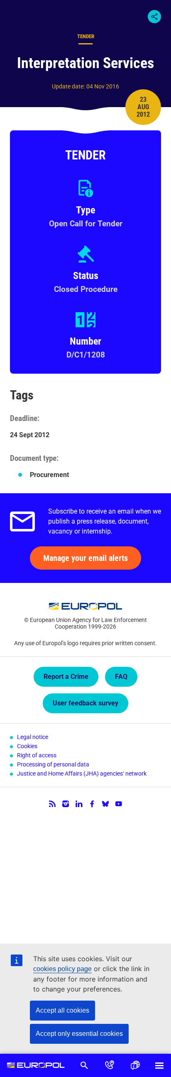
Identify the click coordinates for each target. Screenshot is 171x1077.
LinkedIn (79, 803)
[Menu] (159, 1065)
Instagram (65, 803)
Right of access (36, 755)
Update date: (68, 86)
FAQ (121, 676)
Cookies (27, 746)
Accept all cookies (62, 1010)
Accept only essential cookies (79, 1033)
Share (154, 16)
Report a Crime (66, 676)
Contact (109, 1065)
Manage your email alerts (85, 558)
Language (134, 1065)
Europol (35, 1065)
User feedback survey (85, 703)
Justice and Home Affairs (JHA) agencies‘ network (82, 773)
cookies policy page (62, 968)
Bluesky (105, 803)
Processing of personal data (53, 764)
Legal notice (32, 737)
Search (84, 1065)
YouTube (118, 803)
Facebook (92, 803)
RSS (52, 803)
